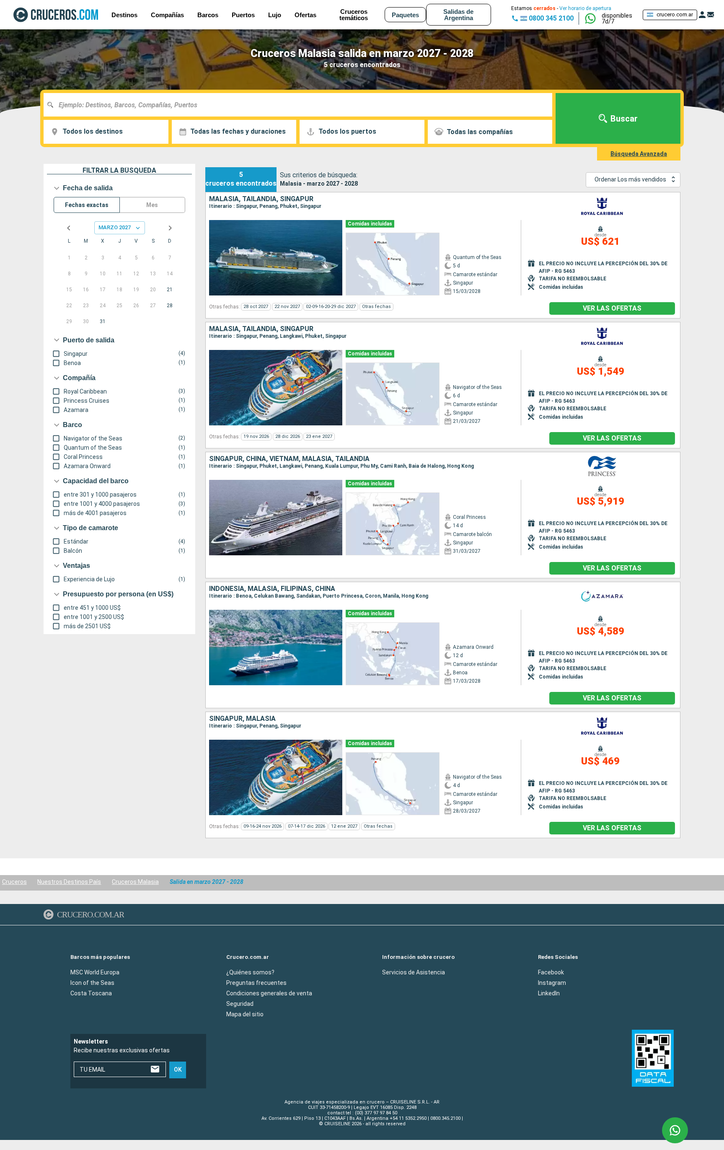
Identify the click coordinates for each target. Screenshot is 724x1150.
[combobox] (301, 105)
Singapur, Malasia (242, 718)
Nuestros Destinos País (69, 881)
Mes (152, 205)
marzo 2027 (114, 227)
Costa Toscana (91, 992)
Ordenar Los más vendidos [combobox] (630, 179)
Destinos (124, 14)
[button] (619, 18)
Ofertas (305, 14)
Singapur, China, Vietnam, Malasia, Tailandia (289, 459)
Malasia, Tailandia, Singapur (261, 199)
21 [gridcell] (170, 290)
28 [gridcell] (170, 305)
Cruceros (14, 881)
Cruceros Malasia (135, 881)
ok (178, 1069)
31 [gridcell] (103, 321)
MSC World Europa (94, 972)
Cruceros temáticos (353, 14)
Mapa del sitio (245, 1013)
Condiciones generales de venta (269, 992)
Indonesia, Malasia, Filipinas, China (272, 588)
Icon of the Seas (92, 982)
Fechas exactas (87, 205)
